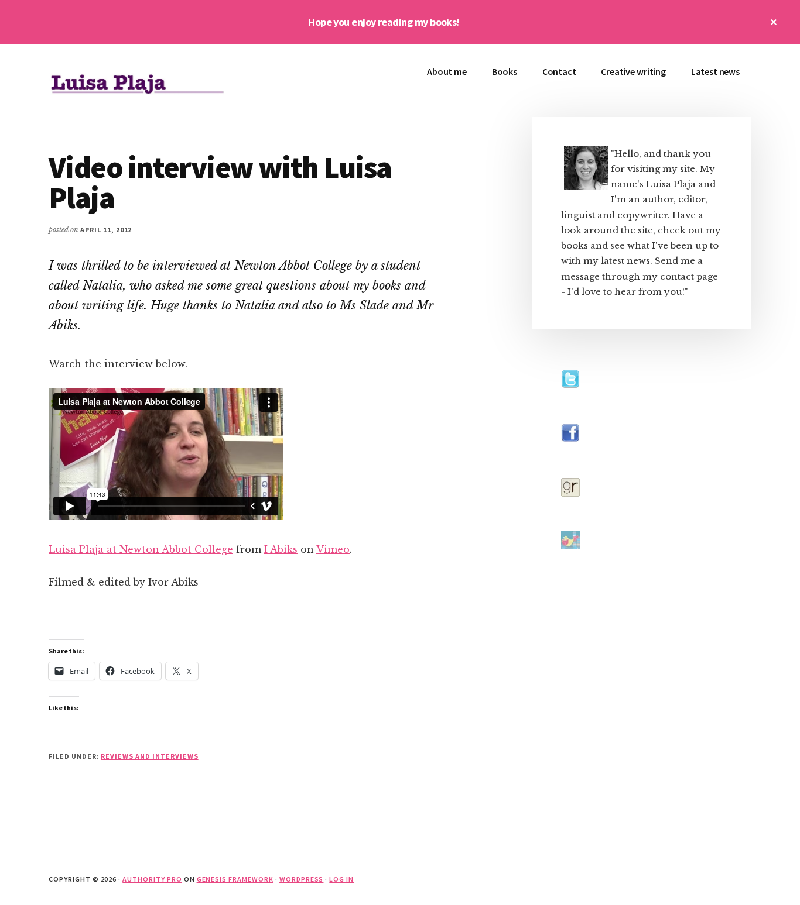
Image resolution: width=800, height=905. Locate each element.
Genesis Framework (235, 879)
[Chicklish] (570, 560)
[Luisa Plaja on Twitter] (570, 399)
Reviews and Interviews (149, 756)
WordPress (301, 879)
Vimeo (333, 549)
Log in (341, 879)
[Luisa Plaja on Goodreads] (570, 507)
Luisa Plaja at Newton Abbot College (141, 549)
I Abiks (281, 549)
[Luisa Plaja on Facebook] (570, 453)
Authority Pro (152, 879)
